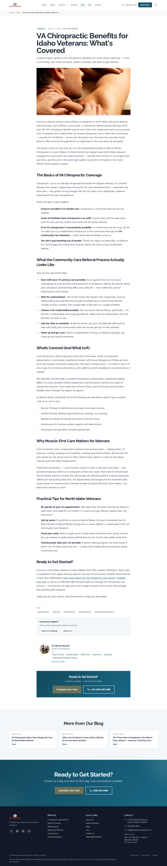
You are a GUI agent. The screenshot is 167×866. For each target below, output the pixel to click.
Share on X (67, 631)
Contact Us (90, 833)
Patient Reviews (92, 823)
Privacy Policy (134, 855)
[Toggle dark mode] (155, 5)
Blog (83, 5)
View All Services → (55, 837)
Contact (98, 5)
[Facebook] (11, 831)
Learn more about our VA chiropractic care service (89, 578)
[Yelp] (23, 831)
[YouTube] (17, 831)
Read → (15, 744)
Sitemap (155, 855)
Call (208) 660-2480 (100, 689)
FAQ (89, 5)
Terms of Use (145, 855)
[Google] (29, 831)
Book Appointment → (94, 837)
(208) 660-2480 (131, 5)
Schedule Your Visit (66, 689)
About (52, 5)
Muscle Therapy (54, 823)
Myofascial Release (55, 830)
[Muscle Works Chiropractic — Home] (15, 4)
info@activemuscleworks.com (139, 830)
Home (44, 5)
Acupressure (53, 833)
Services (62, 5)
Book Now (145, 5)
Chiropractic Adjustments (58, 820)
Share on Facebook (50, 631)
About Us (90, 820)
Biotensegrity (53, 826)
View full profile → (59, 662)
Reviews (74, 5)
